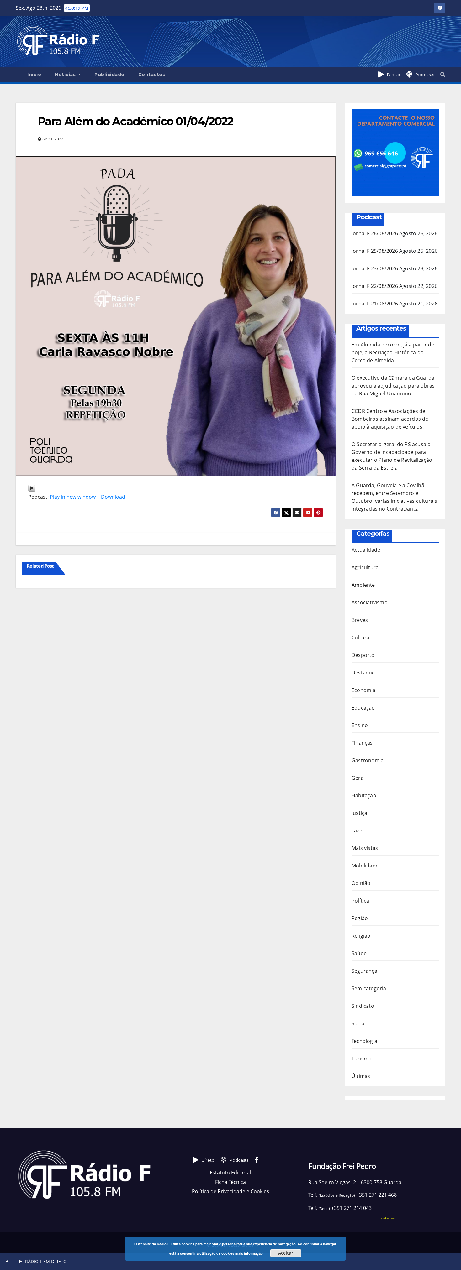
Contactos (151, 74)
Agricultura (365, 567)
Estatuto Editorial (230, 1172)
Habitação (364, 795)
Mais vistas (365, 848)
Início (34, 74)
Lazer (358, 830)
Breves (360, 620)
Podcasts (424, 74)
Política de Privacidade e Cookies (230, 1191)
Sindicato (363, 1005)
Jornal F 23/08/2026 (375, 268)
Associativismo (370, 602)
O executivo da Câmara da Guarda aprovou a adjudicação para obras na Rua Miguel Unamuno (393, 385)
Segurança (364, 970)
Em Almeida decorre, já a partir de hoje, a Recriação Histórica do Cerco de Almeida (393, 352)
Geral (358, 777)
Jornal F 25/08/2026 (375, 250)
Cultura (360, 637)
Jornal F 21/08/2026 (375, 303)
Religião (361, 935)
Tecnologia (364, 1041)
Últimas (361, 1076)
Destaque (363, 672)
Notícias (66, 74)
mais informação (249, 1253)
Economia (364, 690)
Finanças (362, 742)
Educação (363, 707)
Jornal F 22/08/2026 (375, 286)
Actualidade (366, 549)
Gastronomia (368, 760)
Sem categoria (369, 988)
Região (360, 918)
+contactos (386, 1218)
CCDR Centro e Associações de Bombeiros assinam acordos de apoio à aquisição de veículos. (390, 419)
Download (113, 496)
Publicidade (109, 74)
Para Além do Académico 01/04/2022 (135, 121)
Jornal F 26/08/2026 (375, 233)
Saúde (359, 953)
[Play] (31, 487)
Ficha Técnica (230, 1182)
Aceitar (285, 1253)
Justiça (359, 812)
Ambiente (363, 584)
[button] (442, 74)
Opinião (361, 883)
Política (360, 900)
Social (359, 1023)
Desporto (363, 655)
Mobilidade (365, 865)
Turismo (362, 1058)
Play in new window (73, 496)
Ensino (360, 725)
